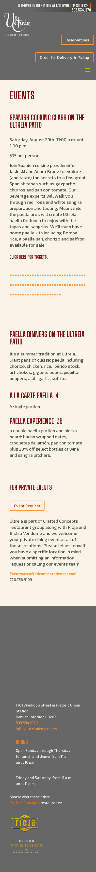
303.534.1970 (81, 10)
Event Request (27, 505)
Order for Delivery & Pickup (64, 57)
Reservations (77, 40)
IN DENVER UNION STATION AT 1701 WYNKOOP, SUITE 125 (53, 5)
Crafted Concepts (25, 802)
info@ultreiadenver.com (36, 728)
